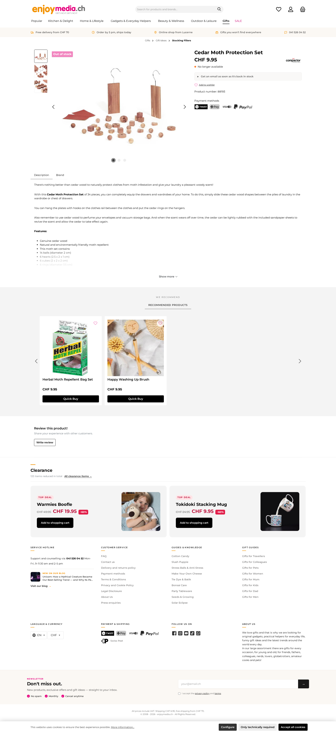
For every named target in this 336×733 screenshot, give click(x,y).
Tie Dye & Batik (181, 579)
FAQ (104, 556)
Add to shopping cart (55, 522)
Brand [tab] (60, 175)
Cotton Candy (180, 556)
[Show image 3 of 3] (124, 160)
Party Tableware (182, 591)
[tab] (42, 175)
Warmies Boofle (54, 504)
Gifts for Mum (250, 579)
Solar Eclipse (180, 602)
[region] (111, 107)
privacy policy (202, 693)
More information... (122, 727)
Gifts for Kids (250, 585)
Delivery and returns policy (118, 567)
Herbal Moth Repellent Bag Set (68, 379)
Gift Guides (250, 547)
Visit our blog (39, 586)
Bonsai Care (179, 585)
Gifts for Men (250, 597)
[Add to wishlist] (95, 323)
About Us (107, 597)
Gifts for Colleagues (254, 562)
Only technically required (257, 727)
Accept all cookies (293, 727)
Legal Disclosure (111, 591)
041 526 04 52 (75, 558)
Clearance (41, 470)
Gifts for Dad (250, 591)
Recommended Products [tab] (168, 305)
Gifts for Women (252, 573)
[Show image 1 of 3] (113, 160)
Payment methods (113, 573)
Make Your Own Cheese (187, 573)
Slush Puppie (180, 562)
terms (218, 693)
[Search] (219, 9)
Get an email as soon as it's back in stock (226, 76)
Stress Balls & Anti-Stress (187, 567)
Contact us (108, 562)
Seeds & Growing (183, 597)
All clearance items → (78, 476)
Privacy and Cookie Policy (117, 585)
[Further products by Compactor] (293, 60)
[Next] (184, 107)
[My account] (291, 9)
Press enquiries (111, 602)
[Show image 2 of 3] (119, 160)
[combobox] (175, 9)
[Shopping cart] (302, 9)
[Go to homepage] (59, 9)
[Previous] (53, 107)
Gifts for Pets (250, 567)
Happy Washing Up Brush (128, 379)
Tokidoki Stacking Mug (201, 504)
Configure (227, 727)
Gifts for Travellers (253, 556)
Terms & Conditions (113, 579)
